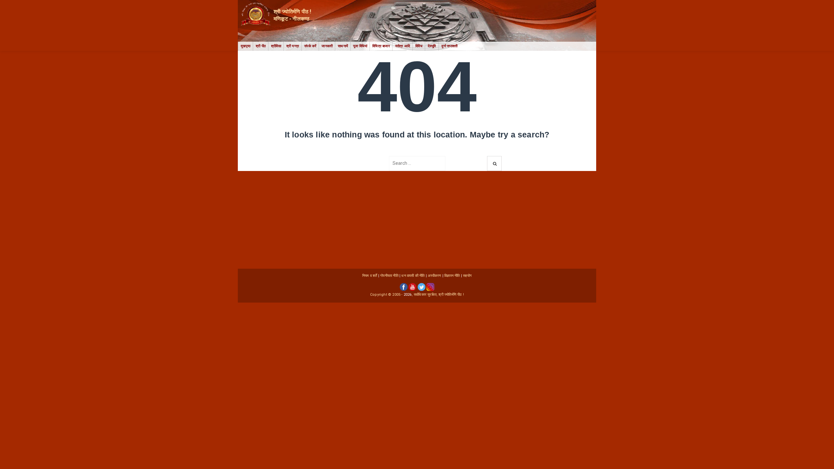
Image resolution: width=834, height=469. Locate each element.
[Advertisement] (417, 219)
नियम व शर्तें (369, 276)
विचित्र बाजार (381, 46)
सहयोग (467, 276)
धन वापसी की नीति (412, 276)
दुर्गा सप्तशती (449, 46)
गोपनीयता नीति (389, 276)
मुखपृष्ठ (246, 46)
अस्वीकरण (434, 276)
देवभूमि (432, 46)
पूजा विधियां (360, 46)
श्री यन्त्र (292, 46)
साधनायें (343, 46)
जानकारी (327, 46)
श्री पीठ (261, 46)
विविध (419, 46)
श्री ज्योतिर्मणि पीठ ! (451, 294)
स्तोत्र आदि (402, 46)
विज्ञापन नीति (452, 276)
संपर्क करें (310, 46)
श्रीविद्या (276, 46)
